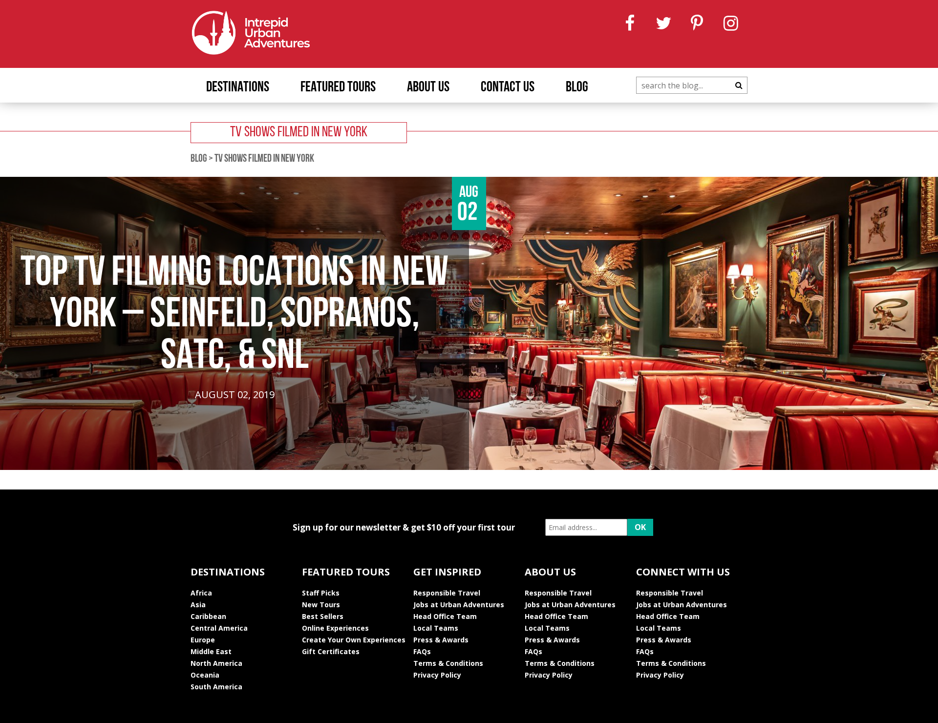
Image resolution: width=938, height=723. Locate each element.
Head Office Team (445, 616)
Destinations (237, 87)
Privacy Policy (437, 675)
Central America (219, 628)
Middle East (211, 651)
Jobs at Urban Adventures (458, 604)
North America (216, 663)
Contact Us (507, 87)
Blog (577, 87)
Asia (198, 604)
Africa (201, 592)
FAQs (422, 651)
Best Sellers (322, 616)
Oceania (205, 675)
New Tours (321, 604)
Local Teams (435, 628)
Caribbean (208, 616)
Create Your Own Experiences (353, 639)
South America (216, 686)
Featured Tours (338, 87)
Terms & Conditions (448, 663)
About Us (428, 87)
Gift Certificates (331, 651)
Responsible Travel (446, 592)
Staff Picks (321, 592)
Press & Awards (441, 639)
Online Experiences (335, 628)
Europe (203, 639)
